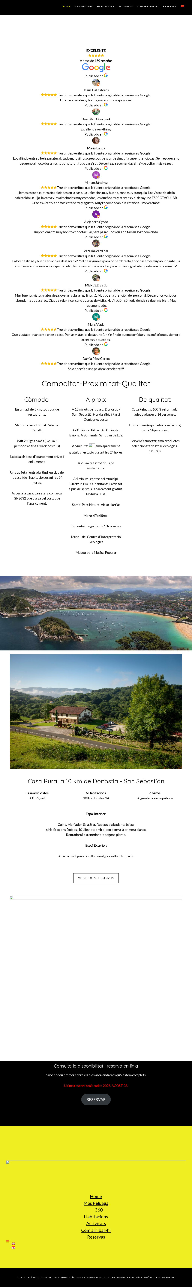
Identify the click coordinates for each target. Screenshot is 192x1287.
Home (96, 1196)
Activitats (96, 1223)
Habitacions (96, 1216)
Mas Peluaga (96, 1203)
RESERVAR (96, 1099)
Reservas (96, 1237)
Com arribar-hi (96, 1230)
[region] (96, 614)
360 (99, 1209)
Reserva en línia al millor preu (96, 35)
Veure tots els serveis (96, 878)
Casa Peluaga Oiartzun (21, 7)
